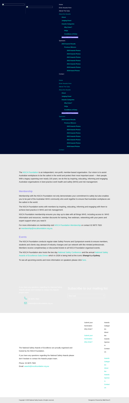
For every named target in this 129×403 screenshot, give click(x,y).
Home (61, 4)
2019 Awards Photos (74, 67)
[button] (91, 77)
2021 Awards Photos (74, 64)
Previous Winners (70, 47)
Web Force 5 (106, 400)
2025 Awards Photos (74, 50)
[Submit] (103, 295)
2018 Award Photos (73, 70)
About (64, 17)
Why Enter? (68, 27)
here (84, 260)
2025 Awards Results (69, 44)
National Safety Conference (69, 252)
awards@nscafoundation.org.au (36, 366)
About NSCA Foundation (70, 37)
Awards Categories (68, 24)
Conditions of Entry (70, 34)
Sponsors (62, 40)
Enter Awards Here (65, 7)
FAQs (66, 30)
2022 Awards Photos (74, 60)
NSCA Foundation (30, 172)
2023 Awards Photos (74, 57)
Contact (61, 74)
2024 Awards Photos (74, 54)
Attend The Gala (64, 11)
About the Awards (65, 14)
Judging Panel (66, 20)
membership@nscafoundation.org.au (36, 228)
